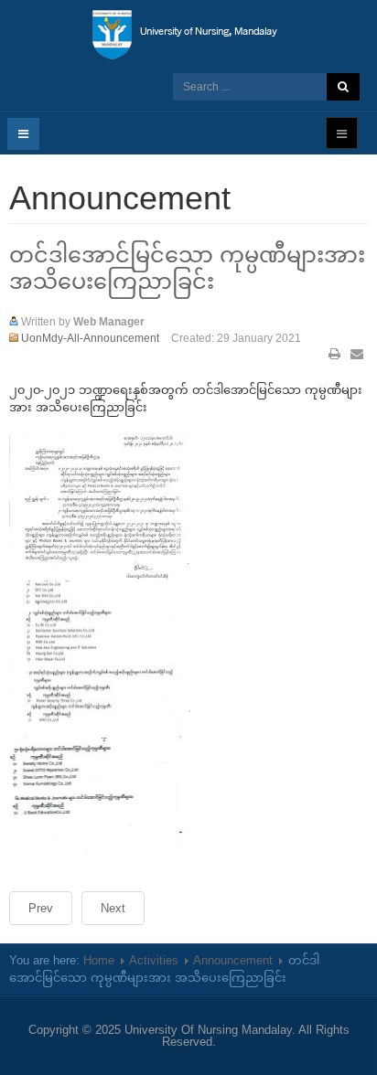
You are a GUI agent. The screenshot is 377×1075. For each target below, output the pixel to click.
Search (343, 87)
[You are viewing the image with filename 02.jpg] (100, 653)
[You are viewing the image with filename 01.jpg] (100, 506)
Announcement (233, 960)
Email (356, 353)
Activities (153, 960)
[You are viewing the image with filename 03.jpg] (100, 801)
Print (335, 353)
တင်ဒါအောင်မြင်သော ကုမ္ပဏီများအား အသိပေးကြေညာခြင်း (187, 267)
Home (98, 960)
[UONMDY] (189, 34)
